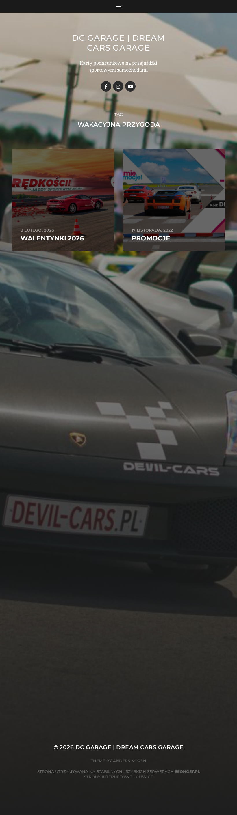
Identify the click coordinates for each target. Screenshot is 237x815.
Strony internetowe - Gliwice (118, 777)
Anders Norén (129, 760)
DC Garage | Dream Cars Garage (118, 43)
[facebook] (106, 86)
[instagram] (118, 86)
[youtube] (130, 86)
